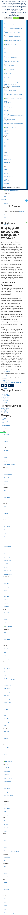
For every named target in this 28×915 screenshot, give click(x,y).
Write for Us (4, 427)
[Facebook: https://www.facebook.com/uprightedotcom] (12, 385)
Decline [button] (21, 17)
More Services (4, 411)
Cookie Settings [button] (8, 17)
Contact (3, 419)
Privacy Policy (4, 425)
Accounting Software (6, 393)
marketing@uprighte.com (7, 382)
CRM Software (4, 394)
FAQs (2, 422)
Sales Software (4, 400)
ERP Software (4, 396)
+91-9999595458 (5, 380)
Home (2, 190)
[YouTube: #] (9, 385)
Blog (2, 420)
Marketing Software (5, 397)
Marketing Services (5, 410)
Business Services (5, 408)
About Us (3, 417)
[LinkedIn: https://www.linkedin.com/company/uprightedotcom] (2, 385)
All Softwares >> (5, 402)
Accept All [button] (16, 17)
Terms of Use (4, 424)
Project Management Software (8, 399)
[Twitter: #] (6, 385)
